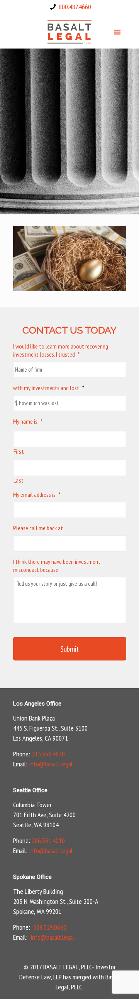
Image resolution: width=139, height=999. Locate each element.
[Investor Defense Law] (69, 31)
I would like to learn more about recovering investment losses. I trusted (60, 350)
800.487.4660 (75, 6)
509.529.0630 (49, 927)
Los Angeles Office (37, 703)
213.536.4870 (48, 753)
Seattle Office (30, 790)
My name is (27, 421)
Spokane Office (32, 876)
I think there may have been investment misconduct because (56, 565)
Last (19, 480)
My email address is (37, 494)
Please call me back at (38, 528)
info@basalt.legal (51, 763)
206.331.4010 (48, 840)
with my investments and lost (48, 388)
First (19, 451)
